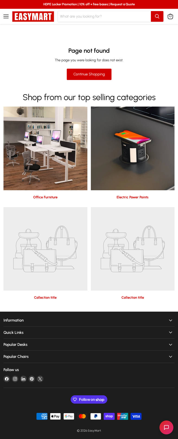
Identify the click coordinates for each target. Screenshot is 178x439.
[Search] (157, 16)
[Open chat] (166, 427)
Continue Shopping (89, 74)
